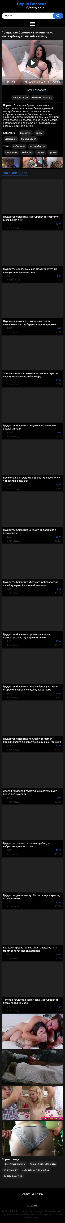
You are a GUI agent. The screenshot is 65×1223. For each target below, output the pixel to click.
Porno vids (32, 1205)
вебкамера (19, 146)
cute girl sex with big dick (35, 1170)
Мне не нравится (23, 91)
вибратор (27, 152)
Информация (20, 97)
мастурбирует (37, 146)
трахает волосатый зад (43, 1164)
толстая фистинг (13, 1176)
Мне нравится (18, 91)
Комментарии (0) (42, 97)
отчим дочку (11, 1170)
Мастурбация (28, 139)
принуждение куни (15, 1164)
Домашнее (11, 139)
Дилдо (39, 133)
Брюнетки (25, 133)
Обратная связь (32, 1194)
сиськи (40, 152)
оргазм (53, 152)
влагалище (11, 152)
